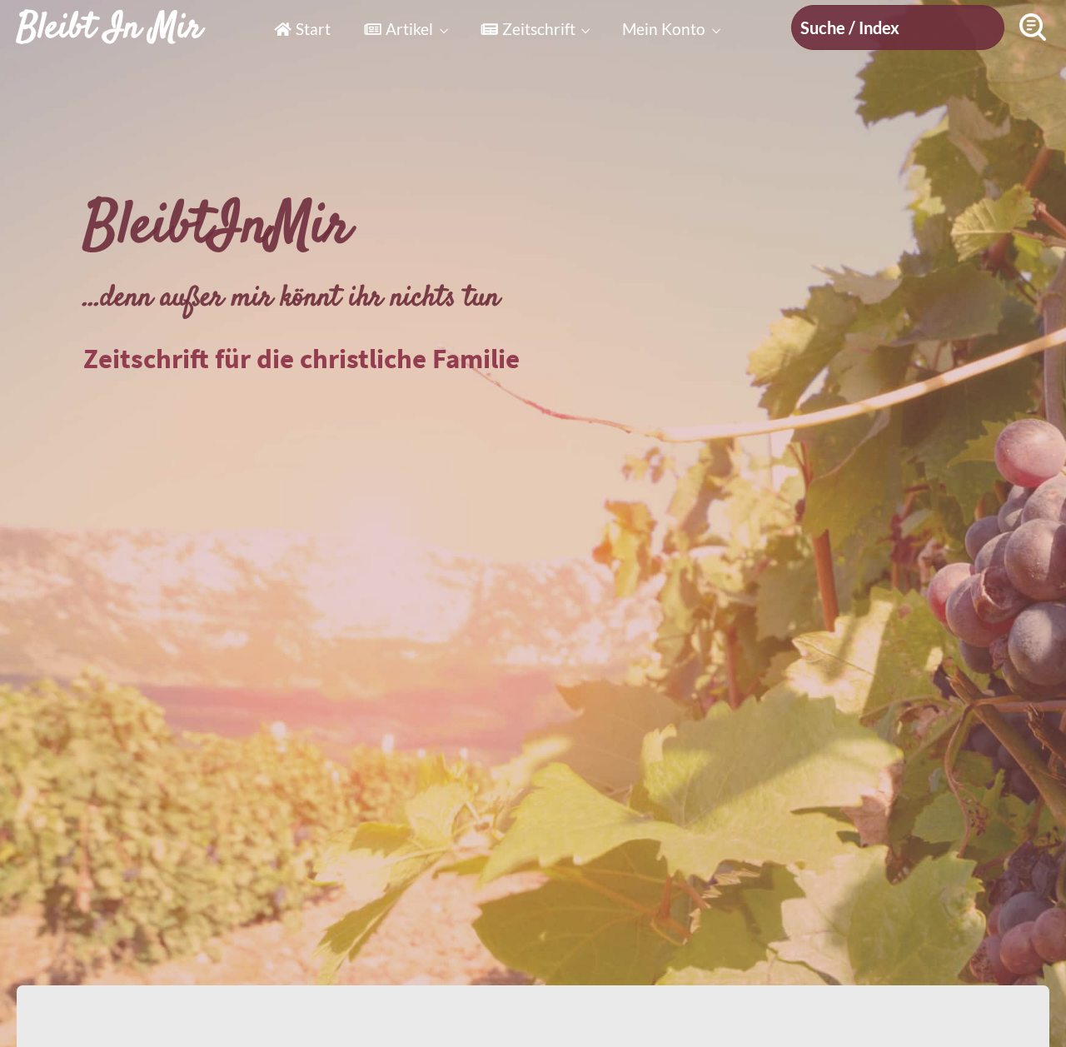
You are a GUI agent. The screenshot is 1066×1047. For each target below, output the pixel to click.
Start (313, 28)
